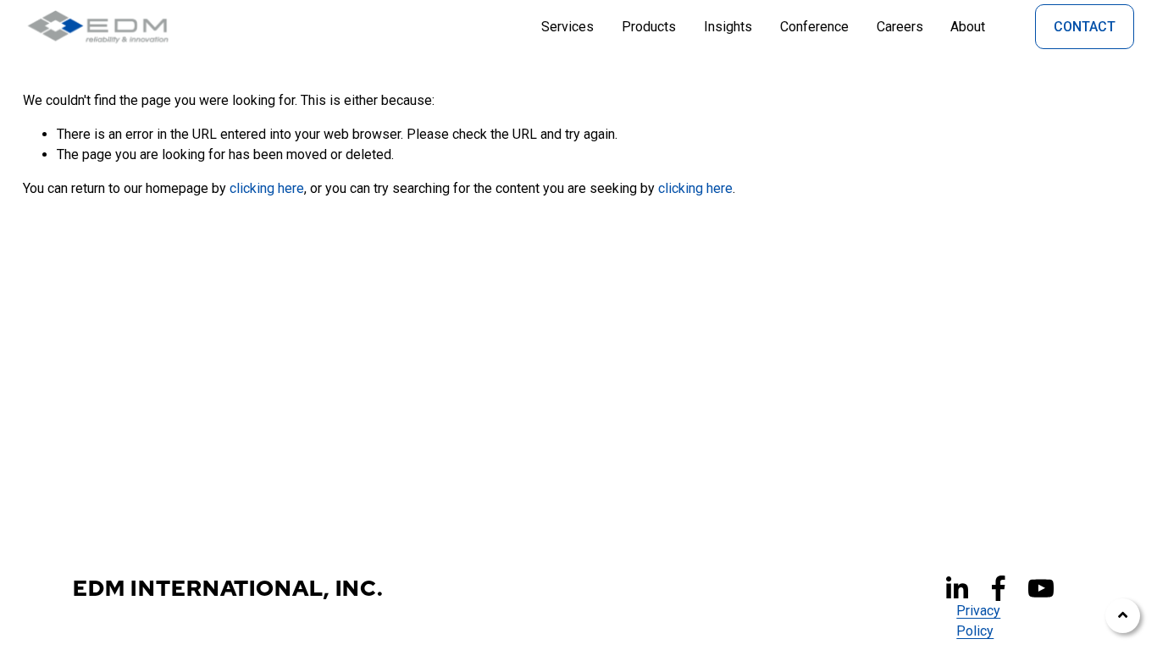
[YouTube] (1041, 588)
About (967, 27)
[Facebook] (998, 588)
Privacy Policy (978, 621)
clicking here (267, 188)
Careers (900, 27)
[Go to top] (1122, 615)
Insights (728, 27)
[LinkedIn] (956, 588)
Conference (814, 27)
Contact (1084, 27)
